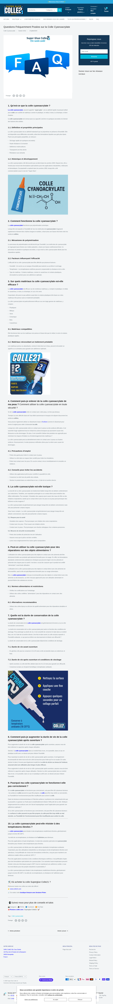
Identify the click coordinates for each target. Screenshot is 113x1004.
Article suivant (61, 931)
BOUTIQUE (15, 19)
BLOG (91, 19)
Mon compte (93, 12)
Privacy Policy (93, 952)
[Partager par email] (24, 95)
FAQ (97, 19)
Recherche (92, 949)
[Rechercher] (59, 10)
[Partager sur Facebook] (14, 95)
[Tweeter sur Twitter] (20, 95)
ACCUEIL (6, 19)
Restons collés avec (17, 909)
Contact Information (94, 955)
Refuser (80, 999)
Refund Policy (93, 960)
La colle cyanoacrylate (15, 110)
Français (7, 976)
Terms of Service (94, 968)
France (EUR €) (19, 976)
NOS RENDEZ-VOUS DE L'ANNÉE (53, 19)
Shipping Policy (93, 963)
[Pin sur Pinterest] (17, 95)
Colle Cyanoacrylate (9, 31)
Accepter (55, 999)
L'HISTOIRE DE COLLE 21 (32, 19)
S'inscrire (94, 56)
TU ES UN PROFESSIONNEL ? (77, 19)
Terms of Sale (93, 966)
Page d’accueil (67, 949)
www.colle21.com (15, 889)
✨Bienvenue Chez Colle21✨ (56, 1)
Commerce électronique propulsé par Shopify (15, 983)
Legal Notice (92, 957)
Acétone (45, 422)
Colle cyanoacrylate (17, 916)
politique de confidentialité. (55, 995)
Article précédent (15, 931)
